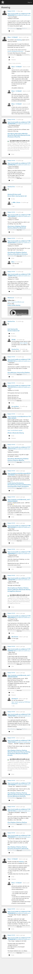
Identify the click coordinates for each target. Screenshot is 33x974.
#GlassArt (27, 794)
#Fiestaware (11, 137)
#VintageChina (11, 591)
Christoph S (15, 698)
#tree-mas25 (17, 194)
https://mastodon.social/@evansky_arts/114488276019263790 (19, 676)
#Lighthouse (13, 588)
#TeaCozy (23, 226)
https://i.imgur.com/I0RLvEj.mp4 (16, 302)
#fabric (13, 196)
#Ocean (12, 458)
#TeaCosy (10, 589)
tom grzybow (15, 406)
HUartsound (11, 297)
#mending (18, 484)
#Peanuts (12, 252)
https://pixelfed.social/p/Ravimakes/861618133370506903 (19, 474)
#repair (19, 486)
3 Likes (12, 435)
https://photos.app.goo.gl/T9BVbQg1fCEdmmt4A (21, 702)
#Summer (18, 591)
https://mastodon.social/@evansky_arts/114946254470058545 (19, 500)
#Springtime (18, 133)
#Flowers (10, 755)
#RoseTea (18, 753)
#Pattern (10, 433)
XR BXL (14, 339)
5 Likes (12, 633)
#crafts (9, 483)
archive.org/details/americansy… (16, 51)
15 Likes (13, 199)
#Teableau (18, 226)
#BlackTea (25, 133)
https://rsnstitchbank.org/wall (15, 430)
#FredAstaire (24, 753)
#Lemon (12, 226)
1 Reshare (13, 59)
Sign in (30, 2)
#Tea (9, 133)
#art (26, 196)
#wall (9, 329)
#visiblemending (26, 484)
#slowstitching (11, 484)
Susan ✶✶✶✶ (11, 11)
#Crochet (27, 135)
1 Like (12, 180)
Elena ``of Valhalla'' (13, 37)
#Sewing (22, 135)
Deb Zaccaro (15, 636)
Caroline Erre (11, 186)
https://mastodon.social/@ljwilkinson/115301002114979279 (19, 417)
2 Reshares (13, 336)
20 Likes (13, 333)
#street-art (10, 330)
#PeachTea (17, 137)
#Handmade (17, 135)
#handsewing (20, 483)
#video (9, 305)
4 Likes (12, 258)
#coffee (13, 305)
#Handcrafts (15, 433)
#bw (17, 329)
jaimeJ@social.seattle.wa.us (23, 15)
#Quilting (27, 752)
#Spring (12, 133)
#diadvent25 (11, 194)
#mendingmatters (12, 486)
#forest (9, 196)
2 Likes (12, 31)
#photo (22, 196)
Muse (13, 262)
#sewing (19, 40)
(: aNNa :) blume (16, 202)
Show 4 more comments (14, 63)
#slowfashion (25, 486)
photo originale (23, 343)
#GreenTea (10, 135)
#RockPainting (19, 458)
